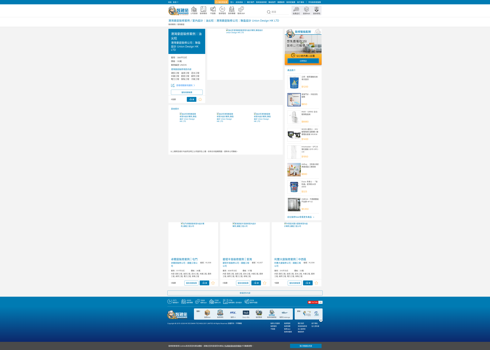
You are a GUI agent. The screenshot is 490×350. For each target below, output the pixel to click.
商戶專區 (300, 2)
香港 (174, 2)
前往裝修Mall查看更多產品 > (300, 217)
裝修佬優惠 (290, 2)
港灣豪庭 (180, 24)
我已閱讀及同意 (306, 346)
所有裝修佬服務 (314, 2)
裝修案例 (172, 24)
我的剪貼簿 (222, 2)
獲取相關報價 (186, 92)
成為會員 (239, 2)
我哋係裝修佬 (261, 2)
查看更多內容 (245, 293)
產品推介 (291, 70)
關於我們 (250, 2)
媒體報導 (281, 2)
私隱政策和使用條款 (233, 346)
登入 (232, 2)
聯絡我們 (272, 2)
